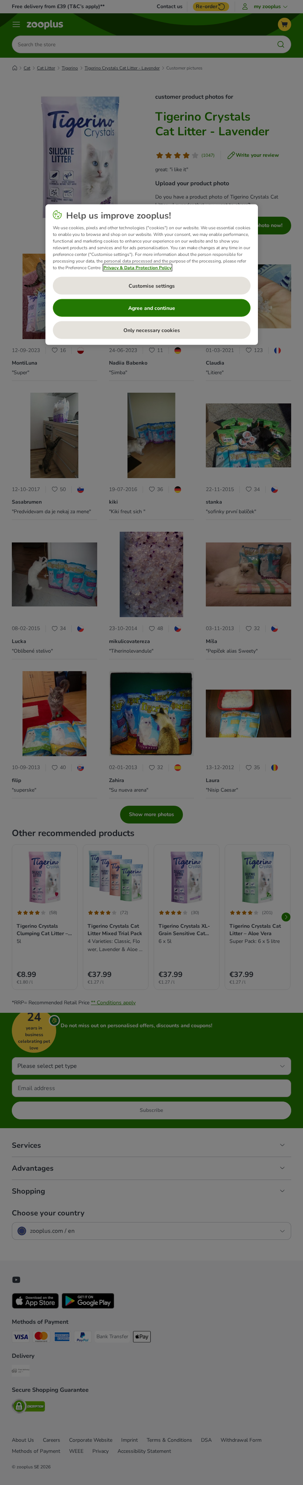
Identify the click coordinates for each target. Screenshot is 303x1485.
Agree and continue (151, 307)
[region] (151, 274)
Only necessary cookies (151, 330)
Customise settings (152, 285)
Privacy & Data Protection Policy (137, 268)
